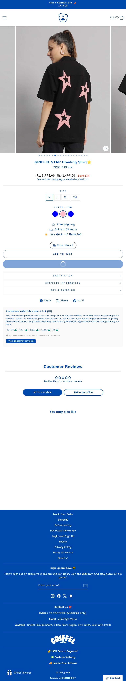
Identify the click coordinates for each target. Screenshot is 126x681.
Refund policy (63, 525)
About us (63, 558)
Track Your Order (63, 514)
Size (63, 191)
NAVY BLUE (55, 214)
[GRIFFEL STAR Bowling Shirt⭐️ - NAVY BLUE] (22, 498)
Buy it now (37, 265)
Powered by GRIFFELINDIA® (63, 678)
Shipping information (63, 283)
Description (63, 276)
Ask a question (63, 290)
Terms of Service (63, 553)
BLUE (71, 214)
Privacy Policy (63, 547)
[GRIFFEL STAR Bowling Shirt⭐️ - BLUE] (30, 498)
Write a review (43, 392)
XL (65, 197)
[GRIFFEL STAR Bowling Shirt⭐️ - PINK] (26, 498)
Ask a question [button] (83, 392)
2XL (75, 197)
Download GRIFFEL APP (63, 531)
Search (63, 542)
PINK (63, 214)
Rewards (63, 520)
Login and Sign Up (63, 536)
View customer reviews (20, 341)
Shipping (57, 179)
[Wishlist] (117, 18)
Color (63, 207)
